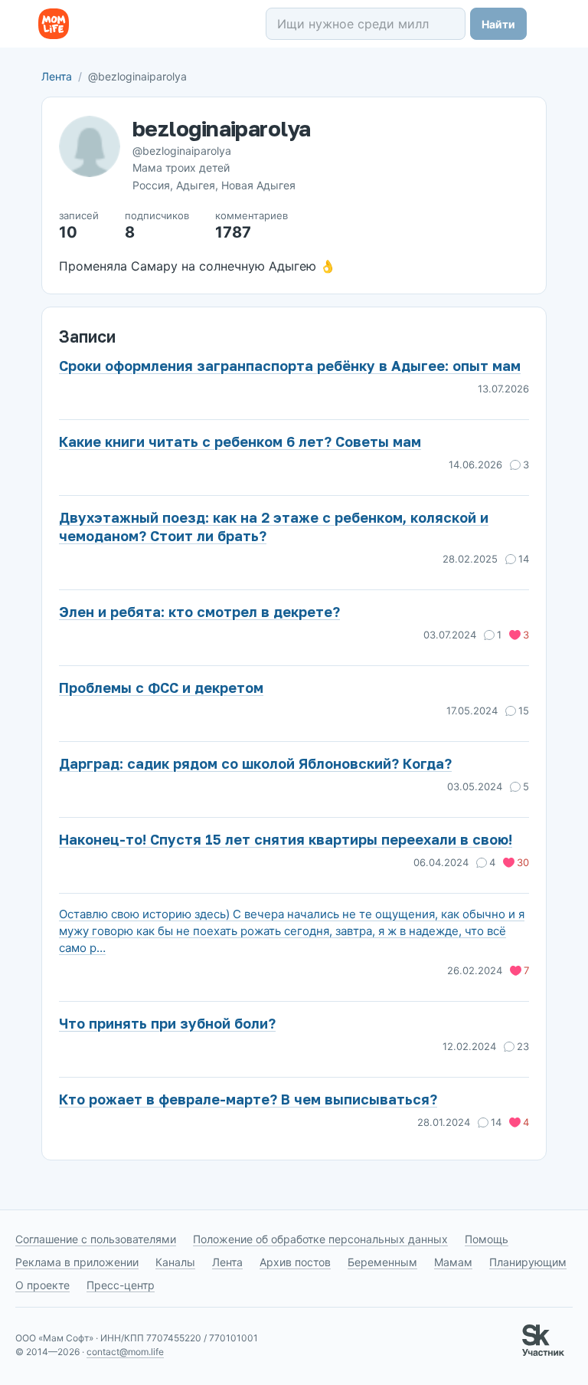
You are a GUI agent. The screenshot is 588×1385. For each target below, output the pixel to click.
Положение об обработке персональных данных (320, 1239)
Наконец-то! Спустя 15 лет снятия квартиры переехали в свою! (285, 839)
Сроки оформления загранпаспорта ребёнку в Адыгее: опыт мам (290, 365)
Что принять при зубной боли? (167, 1023)
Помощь (486, 1239)
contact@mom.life (125, 1351)
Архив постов (295, 1261)
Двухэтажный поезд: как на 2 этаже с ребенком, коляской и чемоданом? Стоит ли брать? (273, 526)
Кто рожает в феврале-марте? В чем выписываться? (248, 1099)
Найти (498, 24)
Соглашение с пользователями (95, 1239)
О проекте (42, 1284)
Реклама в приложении (77, 1261)
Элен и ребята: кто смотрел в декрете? (199, 611)
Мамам (453, 1261)
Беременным (382, 1261)
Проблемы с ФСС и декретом (161, 687)
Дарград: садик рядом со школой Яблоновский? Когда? (255, 763)
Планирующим (528, 1261)
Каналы (175, 1261)
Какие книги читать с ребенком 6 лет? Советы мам (240, 441)
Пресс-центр (121, 1284)
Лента (56, 76)
